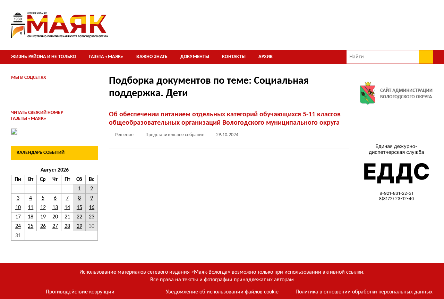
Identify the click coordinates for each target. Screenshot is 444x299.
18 (30, 217)
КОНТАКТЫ (234, 56)
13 (55, 207)
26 (43, 226)
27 (55, 226)
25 (30, 226)
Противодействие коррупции (80, 292)
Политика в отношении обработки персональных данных (364, 292)
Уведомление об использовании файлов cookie (222, 292)
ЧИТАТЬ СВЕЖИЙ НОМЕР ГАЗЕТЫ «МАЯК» (37, 115)
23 (91, 217)
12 (43, 207)
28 (67, 226)
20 (55, 217)
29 (79, 226)
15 (79, 207)
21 (67, 217)
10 (18, 207)
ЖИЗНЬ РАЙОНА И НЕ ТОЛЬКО (43, 56)
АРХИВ (265, 56)
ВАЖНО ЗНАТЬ (152, 56)
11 (30, 207)
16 (91, 207)
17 (18, 217)
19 (43, 217)
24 (18, 226)
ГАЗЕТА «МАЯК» (106, 56)
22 (79, 217)
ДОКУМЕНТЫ (194, 56)
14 (67, 207)
